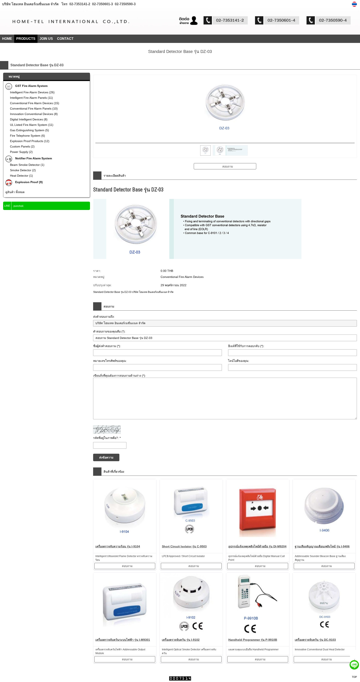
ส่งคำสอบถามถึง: (104, 316)
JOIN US (46, 38)
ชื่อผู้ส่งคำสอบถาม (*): (107, 346)
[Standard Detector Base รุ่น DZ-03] (355, 4)
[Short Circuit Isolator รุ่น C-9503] (191, 511)
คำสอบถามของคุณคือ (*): (109, 331)
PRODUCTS (25, 38)
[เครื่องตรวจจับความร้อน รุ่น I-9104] (124, 511)
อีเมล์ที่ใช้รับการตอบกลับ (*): (246, 346)
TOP (354, 677)
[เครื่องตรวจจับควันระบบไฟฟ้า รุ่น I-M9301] (124, 604)
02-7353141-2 (79, 4)
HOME (7, 38)
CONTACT (65, 38)
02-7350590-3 (125, 4)
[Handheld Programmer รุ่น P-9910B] (257, 604)
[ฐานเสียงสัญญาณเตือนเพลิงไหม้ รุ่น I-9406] (324, 511)
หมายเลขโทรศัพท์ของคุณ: (110, 360)
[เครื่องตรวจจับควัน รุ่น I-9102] (191, 604)
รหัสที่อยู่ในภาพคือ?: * (107, 438)
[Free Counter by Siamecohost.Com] (180, 679)
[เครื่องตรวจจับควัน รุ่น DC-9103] (324, 604)
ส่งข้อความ (106, 457)
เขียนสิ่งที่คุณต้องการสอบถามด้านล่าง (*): (119, 375)
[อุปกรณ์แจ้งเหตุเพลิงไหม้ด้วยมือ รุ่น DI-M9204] (257, 511)
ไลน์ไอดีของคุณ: (238, 360)
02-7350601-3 (102, 4)
